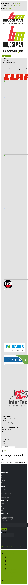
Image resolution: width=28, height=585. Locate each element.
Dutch (6, 446)
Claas (2, 503)
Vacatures (6, 439)
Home (4, 58)
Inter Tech (9, 563)
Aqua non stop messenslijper (10, 427)
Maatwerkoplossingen (8, 434)
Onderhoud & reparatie (8, 418)
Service (4, 420)
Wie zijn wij (6, 60)
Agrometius (9, 560)
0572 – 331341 (9, 8)
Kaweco (3, 506)
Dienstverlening (7, 416)
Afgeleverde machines (9, 443)
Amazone (3, 505)
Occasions (6, 436)
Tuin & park (9, 564)
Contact (5, 438)
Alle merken (5, 64)
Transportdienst (6, 432)
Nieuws (5, 441)
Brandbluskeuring (7, 429)
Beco (2, 510)
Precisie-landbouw (7, 425)
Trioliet (2, 508)
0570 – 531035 (18, 3)
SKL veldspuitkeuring (7, 423)
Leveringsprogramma (9, 62)
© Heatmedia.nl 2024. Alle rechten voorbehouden (11, 546)
